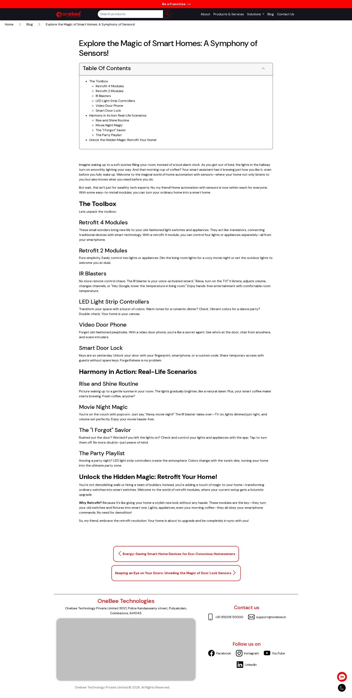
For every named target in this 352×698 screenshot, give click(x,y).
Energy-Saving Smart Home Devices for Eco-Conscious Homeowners (179, 554)
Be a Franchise (176, 4)
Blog (270, 14)
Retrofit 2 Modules (109, 91)
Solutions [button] (254, 14)
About (205, 14)
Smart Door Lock (108, 110)
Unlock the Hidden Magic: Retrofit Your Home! (122, 140)
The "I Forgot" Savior (111, 130)
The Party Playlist (109, 135)
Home (9, 24)
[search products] (167, 14)
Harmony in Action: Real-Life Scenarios (117, 115)
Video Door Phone (109, 105)
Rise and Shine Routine (112, 120)
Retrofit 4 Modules (110, 86)
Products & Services (228, 14)
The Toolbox (98, 81)
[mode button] (342, 688)
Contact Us (285, 14)
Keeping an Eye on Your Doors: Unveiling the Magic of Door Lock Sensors (173, 573)
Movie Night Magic (109, 125)
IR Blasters (103, 96)
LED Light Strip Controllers (115, 101)
